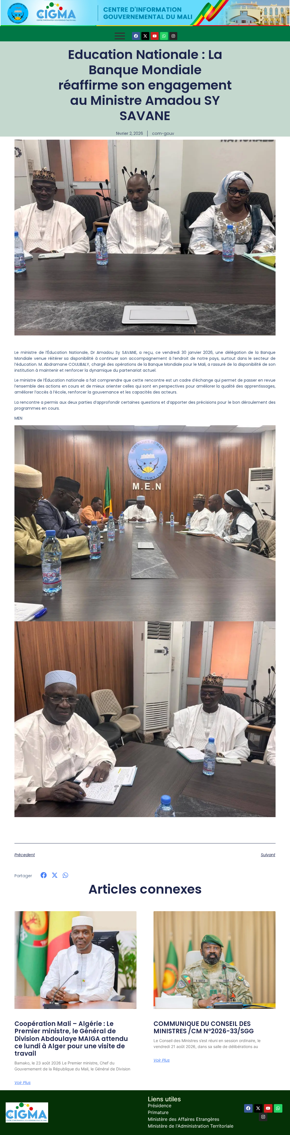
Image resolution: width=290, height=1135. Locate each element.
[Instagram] (173, 36)
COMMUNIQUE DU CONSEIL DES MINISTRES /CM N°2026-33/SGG (203, 1027)
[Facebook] (136, 36)
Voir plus (22, 1083)
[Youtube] (155, 36)
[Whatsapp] (164, 36)
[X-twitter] (145, 36)
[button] (43, 875)
